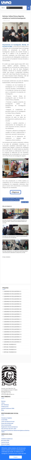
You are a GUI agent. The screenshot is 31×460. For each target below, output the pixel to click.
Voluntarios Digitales (6, 418)
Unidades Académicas (7, 438)
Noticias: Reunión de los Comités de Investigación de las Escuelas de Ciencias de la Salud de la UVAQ (15, 252)
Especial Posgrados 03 (10, 349)
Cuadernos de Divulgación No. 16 (12, 329)
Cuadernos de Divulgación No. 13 (12, 321)
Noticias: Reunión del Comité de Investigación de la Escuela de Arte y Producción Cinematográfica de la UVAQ (14, 221)
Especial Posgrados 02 (10, 347)
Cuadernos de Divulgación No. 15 (12, 326)
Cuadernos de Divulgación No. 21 (12, 342)
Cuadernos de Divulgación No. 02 (12, 294)
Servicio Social (5, 442)
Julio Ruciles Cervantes (8, 200)
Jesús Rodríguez (19, 198)
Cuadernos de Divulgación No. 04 (12, 299)
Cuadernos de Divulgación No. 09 (12, 311)
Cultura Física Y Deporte (8, 198)
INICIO (3, 7)
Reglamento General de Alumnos (9, 426)
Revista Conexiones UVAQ (7, 408)
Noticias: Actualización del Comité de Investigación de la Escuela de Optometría (14, 237)
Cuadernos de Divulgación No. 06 (12, 304)
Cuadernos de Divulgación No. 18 (12, 334)
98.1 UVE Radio (5, 404)
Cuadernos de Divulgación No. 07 (12, 306)
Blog (2, 410)
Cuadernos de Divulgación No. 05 (12, 301)
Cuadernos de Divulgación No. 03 (12, 296)
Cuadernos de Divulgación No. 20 (12, 339)
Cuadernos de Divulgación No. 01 (12, 291)
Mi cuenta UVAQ (5, 440)
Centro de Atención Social (7, 421)
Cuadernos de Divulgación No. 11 (12, 316)
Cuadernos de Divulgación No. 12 (12, 319)
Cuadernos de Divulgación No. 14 (12, 324)
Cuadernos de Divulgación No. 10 (12, 314)
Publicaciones (5, 406)
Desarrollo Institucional (7, 423)
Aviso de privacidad (6, 425)
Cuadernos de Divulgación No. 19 (12, 337)
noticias (17, 200)
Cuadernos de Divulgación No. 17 (12, 331)
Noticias (3, 401)
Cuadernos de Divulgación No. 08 (12, 309)
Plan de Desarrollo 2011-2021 (8, 428)
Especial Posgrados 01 (10, 344)
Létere (3, 403)
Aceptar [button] (16, 457)
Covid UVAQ (4, 419)
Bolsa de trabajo (5, 444)
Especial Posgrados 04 (10, 352)
